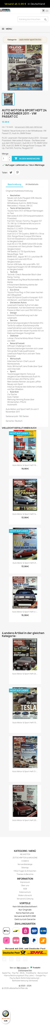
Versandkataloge (25, 864)
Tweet (10, 172)
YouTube (11, 959)
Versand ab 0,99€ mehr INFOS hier (28, 127)
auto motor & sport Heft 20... (25, 820)
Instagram (25, 959)
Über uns (25, 885)
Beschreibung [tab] (14, 184)
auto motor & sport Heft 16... (25, 465)
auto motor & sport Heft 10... (25, 722)
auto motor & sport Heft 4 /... (25, 612)
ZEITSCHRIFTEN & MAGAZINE (25, 857)
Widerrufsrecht (25, 895)
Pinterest (17, 172)
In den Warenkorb (27, 158)
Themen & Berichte (25, 874)
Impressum (25, 882)
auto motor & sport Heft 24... (25, 673)
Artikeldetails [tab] (32, 184)
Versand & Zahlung (25, 898)
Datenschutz (25, 892)
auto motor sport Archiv (30, 39)
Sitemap (25, 867)
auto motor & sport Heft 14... (25, 514)
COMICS (25, 861)
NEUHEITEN (25, 854)
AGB (25, 889)
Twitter (4, 959)
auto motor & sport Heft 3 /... (25, 771)
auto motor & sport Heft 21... (25, 563)
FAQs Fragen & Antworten (25, 871)
